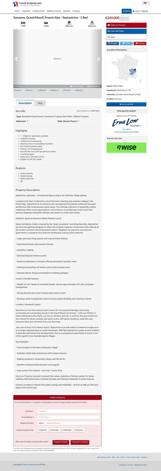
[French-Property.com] (26, 4)
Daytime (43, 430)
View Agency (126, 129)
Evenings (55, 430)
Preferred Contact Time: (25, 430)
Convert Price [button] (124, 18)
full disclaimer (49, 450)
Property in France (126, 465)
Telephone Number (27, 423)
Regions (144, 457)
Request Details (60, 442)
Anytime (79, 430)
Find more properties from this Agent (126, 132)
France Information (133, 457)
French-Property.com (31, 464)
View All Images (77, 86)
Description (25, 103)
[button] (19, 58)
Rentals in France (140, 465)
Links (109, 457)
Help (113, 457)
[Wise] (126, 147)
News (123, 457)
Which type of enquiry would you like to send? (32, 442)
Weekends (67, 430)
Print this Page (117, 31)
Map (40, 103)
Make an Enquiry (117, 25)
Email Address (27, 417)
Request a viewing (79, 442)
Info (117, 457)
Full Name (28, 411)
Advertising (101, 457)
